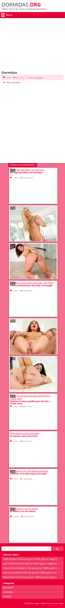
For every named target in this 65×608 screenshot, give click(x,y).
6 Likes (8, 77)
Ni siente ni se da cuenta (22, 511)
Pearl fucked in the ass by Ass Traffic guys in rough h (30, 577)
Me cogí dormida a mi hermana (26, 172)
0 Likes (15, 290)
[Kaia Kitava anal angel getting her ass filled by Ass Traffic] (33, 391)
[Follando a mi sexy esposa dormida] (29, 471)
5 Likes (15, 406)
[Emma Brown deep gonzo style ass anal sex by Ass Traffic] (33, 278)
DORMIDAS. (21, 4)
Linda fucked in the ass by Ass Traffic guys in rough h (30, 559)
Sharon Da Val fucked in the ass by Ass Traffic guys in (30, 568)
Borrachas (8, 587)
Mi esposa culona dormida (23, 436)
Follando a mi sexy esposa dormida (28, 473)
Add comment (13, 82)
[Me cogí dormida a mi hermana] (27, 169)
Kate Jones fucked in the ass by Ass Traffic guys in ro (29, 572)
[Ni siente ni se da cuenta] (23, 508)
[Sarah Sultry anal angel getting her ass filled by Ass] (33, 353)
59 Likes (16, 516)
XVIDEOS (7, 596)
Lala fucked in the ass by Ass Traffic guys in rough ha (30, 563)
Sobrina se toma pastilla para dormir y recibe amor (30, 402)
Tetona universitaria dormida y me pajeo (31, 285)
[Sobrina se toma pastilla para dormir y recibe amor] (33, 398)
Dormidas (39, 77)
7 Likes (15, 177)
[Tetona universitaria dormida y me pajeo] (32, 282)
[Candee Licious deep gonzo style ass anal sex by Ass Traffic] (33, 240)
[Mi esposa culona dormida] (24, 433)
